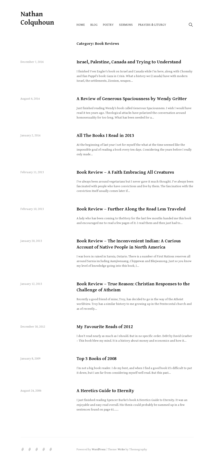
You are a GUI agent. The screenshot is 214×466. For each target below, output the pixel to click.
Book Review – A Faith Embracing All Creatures (125, 172)
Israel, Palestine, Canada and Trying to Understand (129, 62)
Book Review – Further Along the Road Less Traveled (131, 209)
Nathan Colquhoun (37, 18)
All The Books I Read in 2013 (105, 135)
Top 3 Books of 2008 (97, 358)
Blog (93, 25)
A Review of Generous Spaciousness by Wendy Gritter (132, 98)
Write (121, 449)
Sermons (126, 25)
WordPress (98, 449)
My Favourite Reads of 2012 (105, 326)
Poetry (108, 25)
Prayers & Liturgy (152, 25)
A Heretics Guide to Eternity (105, 390)
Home (80, 25)
